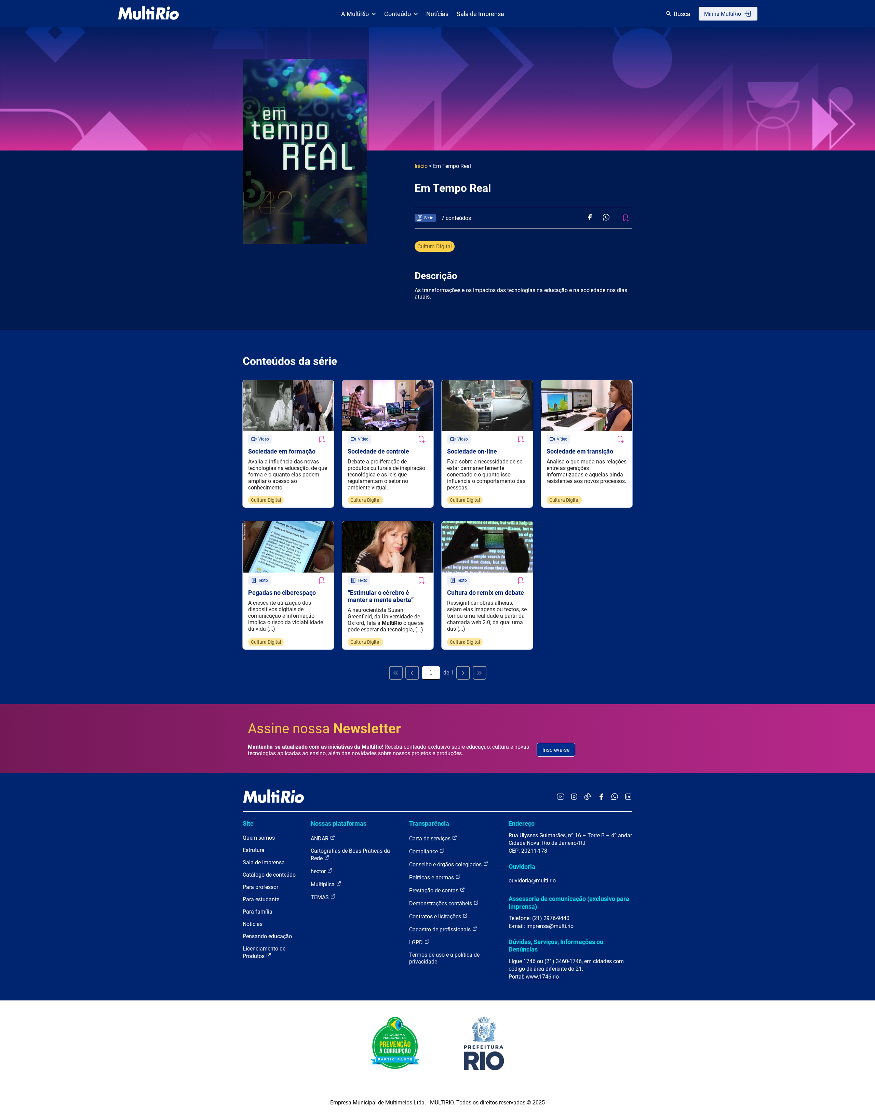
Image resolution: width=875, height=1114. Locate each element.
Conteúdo (397, 13)
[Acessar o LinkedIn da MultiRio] (628, 797)
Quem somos (259, 838)
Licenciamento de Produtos (264, 952)
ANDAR (320, 838)
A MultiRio (355, 13)
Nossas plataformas (338, 823)
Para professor (260, 887)
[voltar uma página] (412, 673)
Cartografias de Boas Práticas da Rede (350, 855)
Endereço (522, 823)
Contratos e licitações (435, 916)
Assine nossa (324, 729)
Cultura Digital (434, 246)
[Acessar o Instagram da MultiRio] (574, 797)
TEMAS (320, 897)
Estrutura (254, 850)
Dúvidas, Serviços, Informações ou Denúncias (556, 945)
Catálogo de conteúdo (269, 874)
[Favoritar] (321, 439)
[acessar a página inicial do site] (148, 13)
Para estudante (261, 899)
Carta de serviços (430, 838)
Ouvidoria (522, 866)
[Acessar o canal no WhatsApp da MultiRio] (614, 797)
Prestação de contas (434, 890)
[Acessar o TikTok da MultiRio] (587, 797)
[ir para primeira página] (396, 673)
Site (248, 823)
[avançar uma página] (463, 673)
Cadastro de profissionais (440, 929)
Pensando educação (267, 936)
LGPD (416, 942)
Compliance (424, 851)
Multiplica (323, 884)
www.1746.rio (542, 976)
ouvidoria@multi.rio (532, 880)
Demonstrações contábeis (441, 903)
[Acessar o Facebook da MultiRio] (601, 797)
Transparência (429, 823)
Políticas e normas (432, 877)
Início (421, 166)
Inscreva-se (555, 750)
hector (319, 871)
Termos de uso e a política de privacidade (444, 958)
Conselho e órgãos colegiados (446, 864)
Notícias (437, 13)
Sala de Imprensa (480, 13)
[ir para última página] (479, 673)
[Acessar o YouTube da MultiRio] (560, 797)
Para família (257, 911)
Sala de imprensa (264, 862)
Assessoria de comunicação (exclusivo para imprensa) (569, 902)
